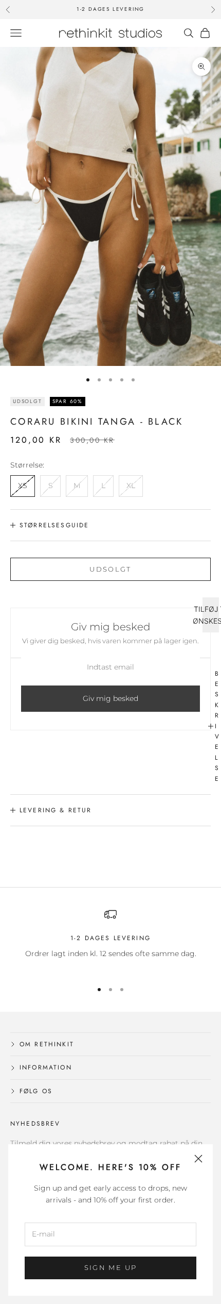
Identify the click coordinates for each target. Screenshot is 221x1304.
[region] (110, 940)
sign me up (110, 1267)
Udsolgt (110, 569)
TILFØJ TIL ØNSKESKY (210, 615)
